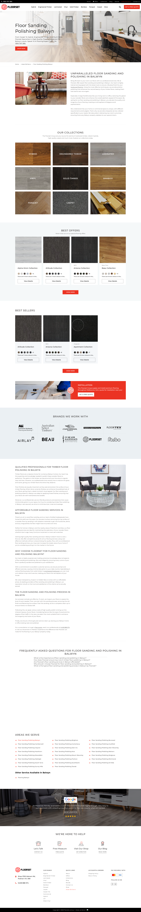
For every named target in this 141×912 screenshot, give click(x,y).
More (106, 7)
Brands (117, 1)
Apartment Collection (83, 347)
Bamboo (84, 7)
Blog (111, 1)
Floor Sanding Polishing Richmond (104, 759)
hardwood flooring (77, 87)
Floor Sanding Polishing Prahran (66, 759)
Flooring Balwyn (23, 777)
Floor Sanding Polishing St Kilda (103, 763)
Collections (103, 1)
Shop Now (21, 48)
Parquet (92, 7)
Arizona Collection (82, 268)
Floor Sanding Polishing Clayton (29, 748)
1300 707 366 (7, 1)
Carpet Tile (46, 892)
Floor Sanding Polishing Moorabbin (30, 755)
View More (70, 292)
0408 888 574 (65, 627)
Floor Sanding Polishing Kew (65, 751)
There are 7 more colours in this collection (55, 276)
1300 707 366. (20, 43)
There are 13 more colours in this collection (83, 276)
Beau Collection (109, 268)
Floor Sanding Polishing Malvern (103, 751)
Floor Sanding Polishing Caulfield (103, 744)
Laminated (58, 7)
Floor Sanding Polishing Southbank (67, 763)
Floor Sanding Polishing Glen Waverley (105, 748)
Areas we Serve (80, 910)
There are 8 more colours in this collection (111, 276)
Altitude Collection (54, 268)
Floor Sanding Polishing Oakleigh (29, 759)
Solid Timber (74, 7)
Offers (96, 1)
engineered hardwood (51, 571)
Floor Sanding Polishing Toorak (65, 766)
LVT (44, 898)
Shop (67, 887)
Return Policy (92, 876)
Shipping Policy (93, 873)
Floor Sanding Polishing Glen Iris (66, 748)
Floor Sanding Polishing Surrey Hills (30, 766)
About (68, 873)
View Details (28, 281)
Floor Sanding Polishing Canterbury (67, 744)
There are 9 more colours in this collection (27, 276)
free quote (38, 627)
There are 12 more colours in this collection (83, 355)
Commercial (47, 894)
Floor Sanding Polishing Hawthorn (30, 751)
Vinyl (66, 7)
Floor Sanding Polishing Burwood (103, 740)
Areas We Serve (126, 1)
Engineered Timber (45, 7)
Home (88, 1)
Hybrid (33, 7)
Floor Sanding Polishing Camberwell (30, 744)
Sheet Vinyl (46, 901)
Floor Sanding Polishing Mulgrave (103, 755)
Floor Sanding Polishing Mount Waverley (69, 755)
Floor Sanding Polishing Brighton (66, 740)
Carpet (99, 7)
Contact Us (136, 1)
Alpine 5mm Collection (28, 268)
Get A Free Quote (132, 7)
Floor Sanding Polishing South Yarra (30, 763)
